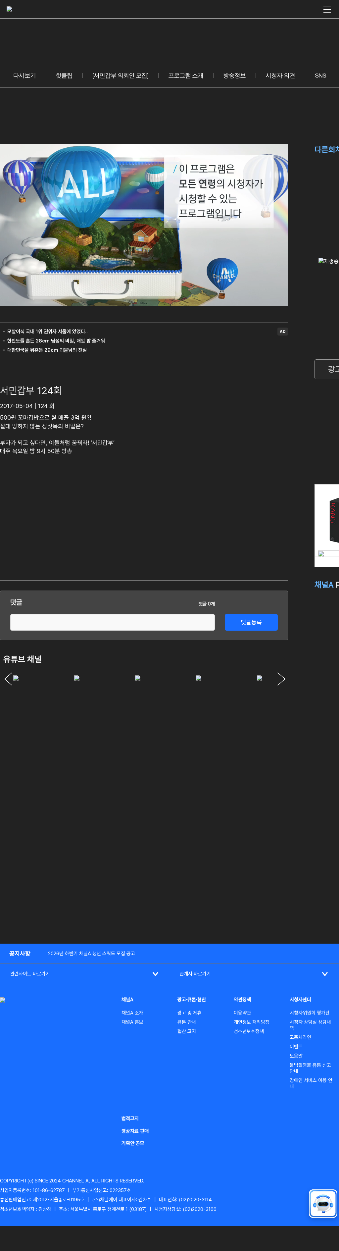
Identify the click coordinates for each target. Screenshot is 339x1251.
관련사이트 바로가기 (30, 974)
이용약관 (242, 1013)
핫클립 (64, 75)
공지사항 (19, 953)
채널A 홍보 (132, 1022)
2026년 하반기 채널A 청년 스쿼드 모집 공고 (91, 954)
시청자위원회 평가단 (310, 1013)
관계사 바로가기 (195, 974)
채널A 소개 (132, 1013)
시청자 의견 (280, 75)
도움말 (296, 1056)
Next (281, 679)
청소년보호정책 (249, 1031)
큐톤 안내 (186, 1022)
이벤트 (296, 1047)
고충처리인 (300, 1037)
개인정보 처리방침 (251, 1022)
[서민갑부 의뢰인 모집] (120, 75)
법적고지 (130, 1118)
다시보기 (24, 75)
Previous (8, 679)
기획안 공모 (132, 1143)
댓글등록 (251, 622)
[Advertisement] (238, 526)
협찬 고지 (186, 1031)
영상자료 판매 (135, 1131)
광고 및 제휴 (189, 1013)
